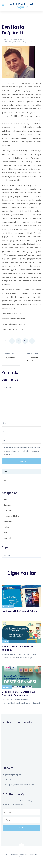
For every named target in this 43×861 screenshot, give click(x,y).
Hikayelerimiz (11, 21)
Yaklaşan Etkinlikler (13, 516)
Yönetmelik (8, 538)
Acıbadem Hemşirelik (19, 39)
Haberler (9, 510)
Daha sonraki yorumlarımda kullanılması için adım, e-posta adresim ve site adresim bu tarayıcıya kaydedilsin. (22, 450)
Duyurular (7, 505)
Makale (6, 527)
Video (6, 532)
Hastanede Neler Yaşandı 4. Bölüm (20, 610)
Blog (5, 499)
